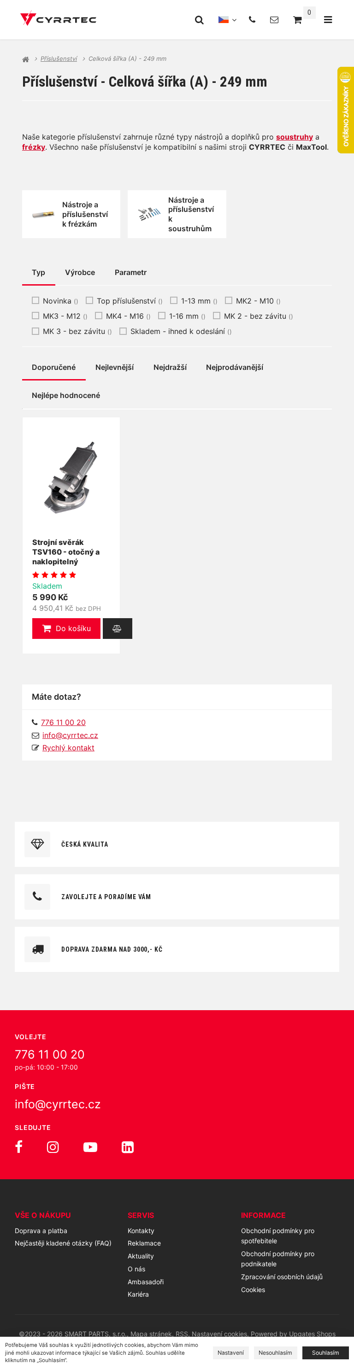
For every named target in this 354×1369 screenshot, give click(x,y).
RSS (182, 1334)
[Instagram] (53, 1147)
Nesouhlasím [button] (275, 1352)
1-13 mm (199, 300)
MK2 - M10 (258, 300)
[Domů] (58, 19)
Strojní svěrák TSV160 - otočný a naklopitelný (66, 552)
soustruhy (294, 136)
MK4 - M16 (128, 316)
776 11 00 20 (50, 1054)
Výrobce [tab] (80, 272)
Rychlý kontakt (68, 747)
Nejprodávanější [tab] (234, 367)
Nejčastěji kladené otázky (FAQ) (63, 1243)
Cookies (253, 1289)
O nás (136, 1269)
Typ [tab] (38, 272)
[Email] (274, 20)
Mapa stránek (151, 1334)
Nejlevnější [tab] (114, 367)
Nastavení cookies (219, 1334)
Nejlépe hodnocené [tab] (66, 395)
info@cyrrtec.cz (70, 735)
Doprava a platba (41, 1230)
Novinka (60, 300)
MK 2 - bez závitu (258, 316)
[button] (66, 628)
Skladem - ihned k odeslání (181, 331)
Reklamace (144, 1243)
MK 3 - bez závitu (77, 331)
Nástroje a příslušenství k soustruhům (191, 214)
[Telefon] (252, 20)
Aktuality (141, 1256)
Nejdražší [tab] (170, 367)
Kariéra (138, 1294)
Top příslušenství (130, 300)
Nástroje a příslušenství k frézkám (85, 214)
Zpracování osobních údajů (282, 1277)
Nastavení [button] (231, 1352)
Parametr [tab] (131, 272)
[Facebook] (19, 1147)
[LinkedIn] (128, 1147)
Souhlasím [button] (325, 1352)
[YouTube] (90, 1147)
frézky (33, 147)
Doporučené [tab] (54, 367)
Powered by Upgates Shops (293, 1334)
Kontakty (141, 1230)
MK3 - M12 (65, 316)
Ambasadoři (146, 1282)
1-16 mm (187, 316)
